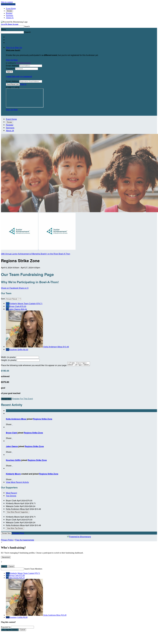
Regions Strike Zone (42, 418)
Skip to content (7, 2)
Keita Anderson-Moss (16, 418)
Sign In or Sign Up (14, 47)
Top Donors (11, 495)
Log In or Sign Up (8, 4)
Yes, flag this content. (10, 630)
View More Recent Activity (17, 482)
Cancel (11, 566)
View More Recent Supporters (17, 512)
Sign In (23, 84)
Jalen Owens (12, 446)
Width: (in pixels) (8, 357)
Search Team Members (33, 569)
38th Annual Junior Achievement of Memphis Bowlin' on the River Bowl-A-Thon (35, 253)
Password (10, 68)
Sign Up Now (12, 59)
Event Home (11, 8)
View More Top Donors (15, 528)
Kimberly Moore (13, 473)
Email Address (12, 65)
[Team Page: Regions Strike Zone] (20, 249)
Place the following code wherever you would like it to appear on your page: (34, 365)
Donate (9, 11)
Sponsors (9, 15)
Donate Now (6, 399)
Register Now (18, 533)
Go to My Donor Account (9, 24)
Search (27, 26)
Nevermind (6, 557)
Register (9, 13)
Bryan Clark (11, 432)
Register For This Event (22, 398)
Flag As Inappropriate (24, 539)
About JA (10, 18)
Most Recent (11, 492)
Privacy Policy (7, 539)
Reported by (6, 627)
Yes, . (4, 566)
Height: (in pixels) (8, 360)
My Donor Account (23, 63)
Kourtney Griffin (13, 460)
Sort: (3, 298)
